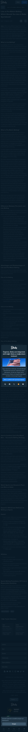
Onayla (14, 724)
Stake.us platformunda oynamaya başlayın (14, 379)
